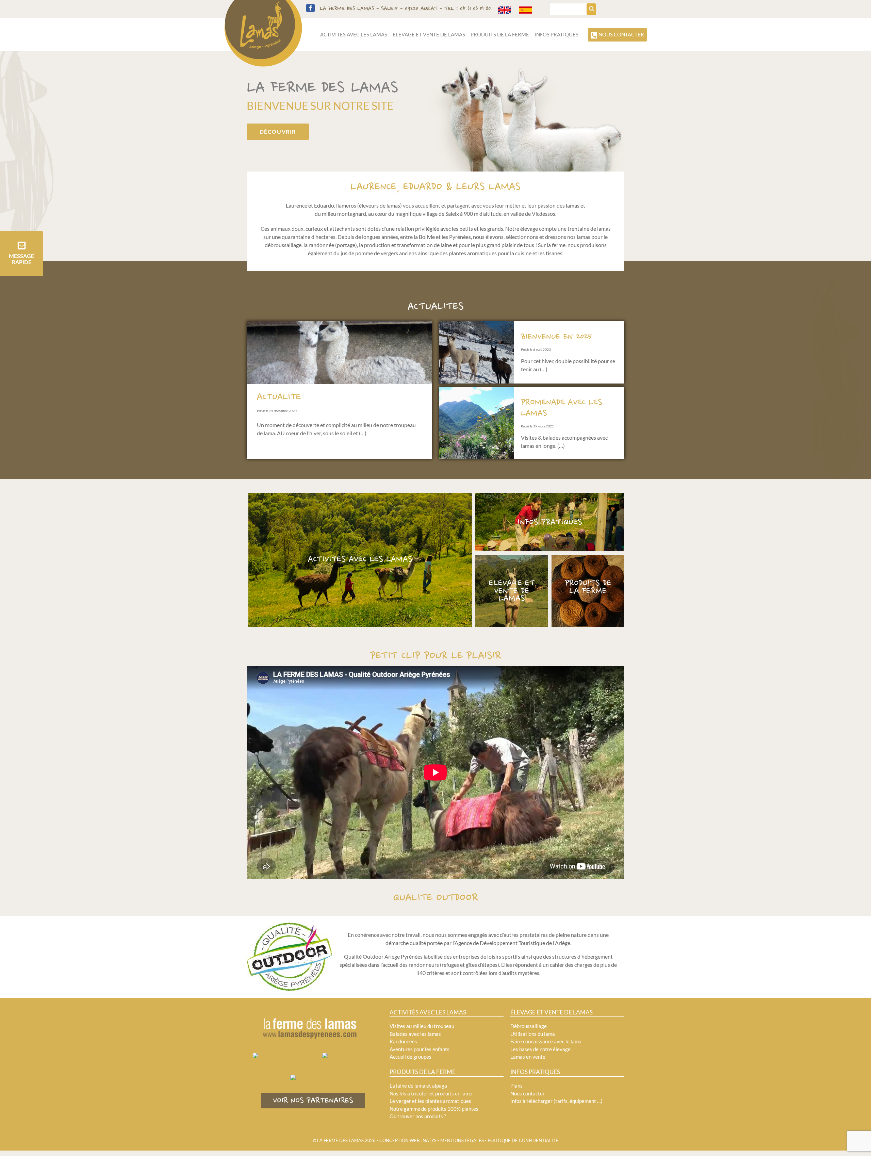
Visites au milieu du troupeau (422, 1026)
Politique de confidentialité (523, 1140)
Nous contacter (527, 1093)
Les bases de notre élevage (540, 1049)
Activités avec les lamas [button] (353, 34)
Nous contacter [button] (620, 34)
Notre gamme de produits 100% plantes (434, 1109)
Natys (430, 1140)
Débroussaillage (528, 1026)
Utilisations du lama (532, 1034)
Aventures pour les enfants (419, 1049)
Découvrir (278, 131)
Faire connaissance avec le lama (545, 1041)
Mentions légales (462, 1140)
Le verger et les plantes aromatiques (430, 1101)
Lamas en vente (527, 1057)
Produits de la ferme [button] (500, 34)
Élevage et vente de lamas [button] (429, 34)
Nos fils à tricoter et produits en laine (431, 1093)
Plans (516, 1085)
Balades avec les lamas (415, 1034)
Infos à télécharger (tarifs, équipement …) (556, 1101)
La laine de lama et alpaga (418, 1085)
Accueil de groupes (410, 1057)
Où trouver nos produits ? (418, 1116)
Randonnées (403, 1041)
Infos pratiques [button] (556, 34)
